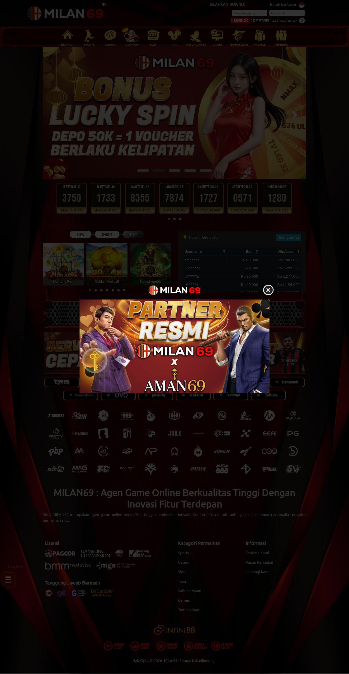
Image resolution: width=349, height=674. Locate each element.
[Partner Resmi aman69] (174, 346)
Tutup (268, 290)
